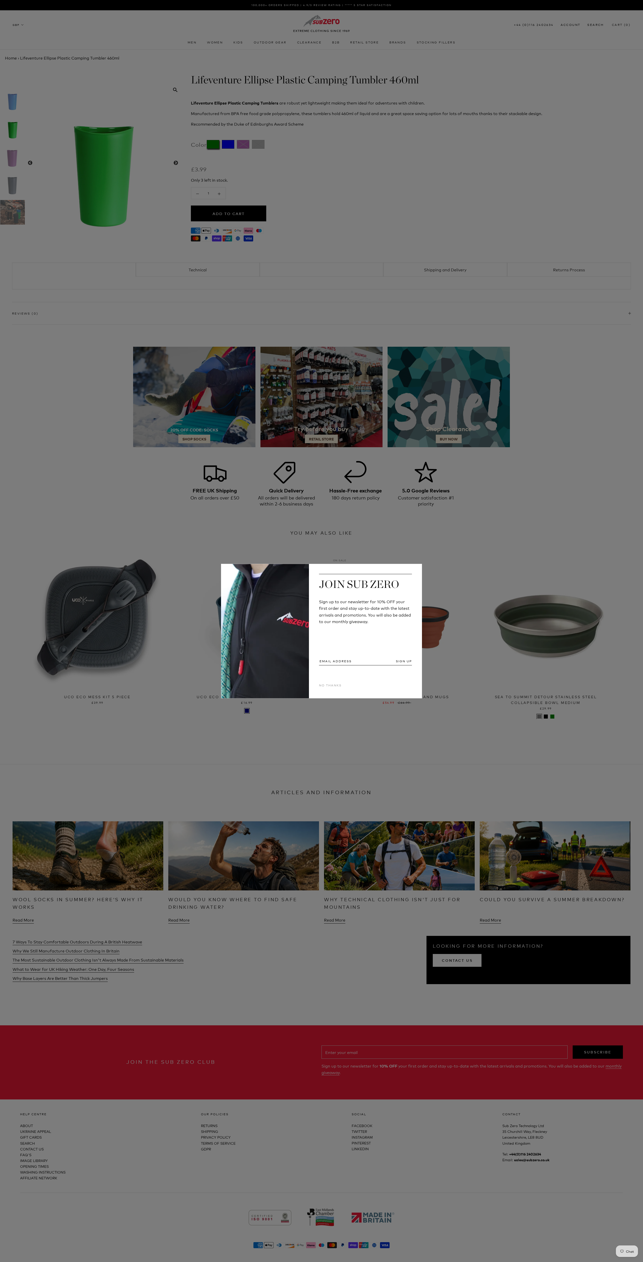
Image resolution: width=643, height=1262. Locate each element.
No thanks (330, 685)
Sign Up (404, 661)
